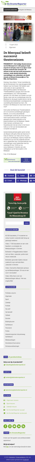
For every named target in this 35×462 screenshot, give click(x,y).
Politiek (7, 306)
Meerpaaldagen (10, 340)
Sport (7, 299)
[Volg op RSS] (23, 426)
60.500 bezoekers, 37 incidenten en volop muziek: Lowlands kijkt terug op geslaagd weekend (17, 238)
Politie (7, 331)
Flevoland (8, 328)
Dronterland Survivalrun (12, 343)
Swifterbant (9, 325)
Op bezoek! (8, 312)
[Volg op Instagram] (10, 426)
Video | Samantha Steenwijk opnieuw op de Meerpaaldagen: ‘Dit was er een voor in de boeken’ (17, 270)
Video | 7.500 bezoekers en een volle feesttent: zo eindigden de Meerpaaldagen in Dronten (16, 246)
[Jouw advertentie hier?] (18, 162)
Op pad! (7, 309)
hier (7, 447)
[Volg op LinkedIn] (19, 426)
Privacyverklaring (20, 457)
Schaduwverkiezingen (12, 346)
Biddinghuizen (9, 321)
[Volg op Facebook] (5, 426)
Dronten (7, 318)
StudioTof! (26, 459)
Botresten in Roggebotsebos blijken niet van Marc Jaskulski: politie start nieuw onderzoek (16, 254)
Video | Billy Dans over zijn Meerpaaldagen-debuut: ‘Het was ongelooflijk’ (15, 278)
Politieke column (10, 293)
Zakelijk (7, 302)
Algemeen (12, 47)
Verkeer (7, 315)
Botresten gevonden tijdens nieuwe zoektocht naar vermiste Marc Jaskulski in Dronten (16, 262)
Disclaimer (12, 457)
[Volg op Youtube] (14, 426)
